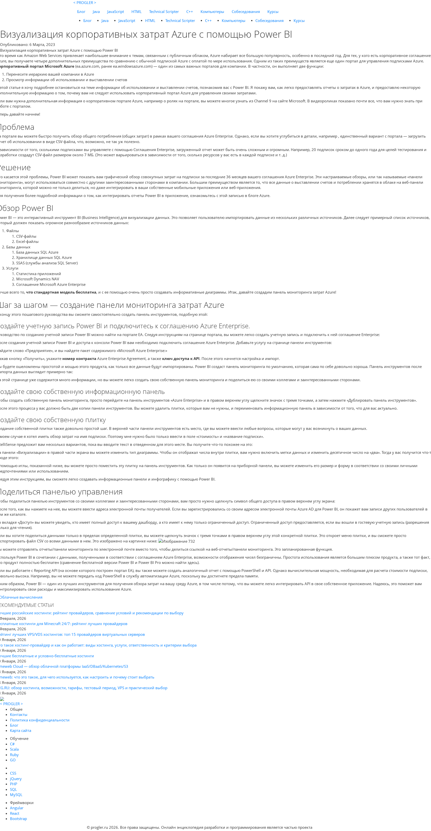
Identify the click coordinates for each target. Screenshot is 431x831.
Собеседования (246, 11)
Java (96, 11)
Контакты (18, 714)
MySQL (16, 794)
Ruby (14, 754)
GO (13, 759)
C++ (189, 11)
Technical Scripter (164, 11)
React (14, 813)
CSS (13, 773)
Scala (14, 749)
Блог (81, 11)
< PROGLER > (84, 2)
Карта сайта (20, 730)
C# (12, 743)
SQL (13, 789)
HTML (136, 11)
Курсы (273, 11)
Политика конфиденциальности (40, 719)
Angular (16, 807)
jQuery (16, 778)
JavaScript (115, 11)
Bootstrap (18, 818)
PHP (13, 783)
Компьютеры (212, 11)
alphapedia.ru (328, 827)
